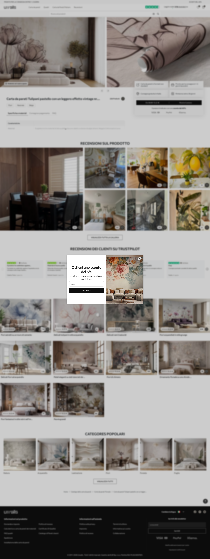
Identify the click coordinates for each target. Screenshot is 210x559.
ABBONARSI (86, 291)
